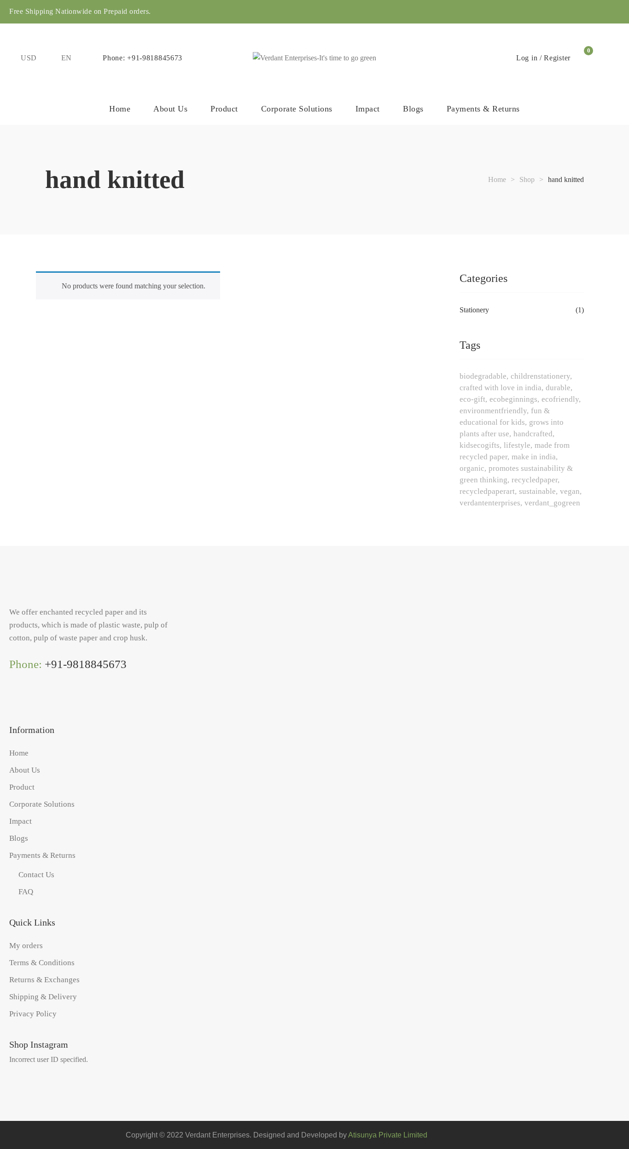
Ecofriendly (560, 399)
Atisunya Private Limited (387, 1135)
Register (557, 58)
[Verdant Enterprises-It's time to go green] (314, 58)
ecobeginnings (513, 399)
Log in (526, 58)
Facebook (31, 700)
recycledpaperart (487, 491)
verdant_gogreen (552, 502)
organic (472, 468)
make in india (534, 456)
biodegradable (483, 376)
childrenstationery (540, 376)
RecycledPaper (535, 479)
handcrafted (533, 433)
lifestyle (517, 445)
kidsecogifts (480, 445)
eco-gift (472, 399)
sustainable (537, 491)
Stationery (474, 310)
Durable (558, 387)
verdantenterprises (490, 502)
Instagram (13, 700)
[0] (583, 58)
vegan (570, 491)
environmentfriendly (493, 410)
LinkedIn (50, 700)
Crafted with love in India (501, 387)
